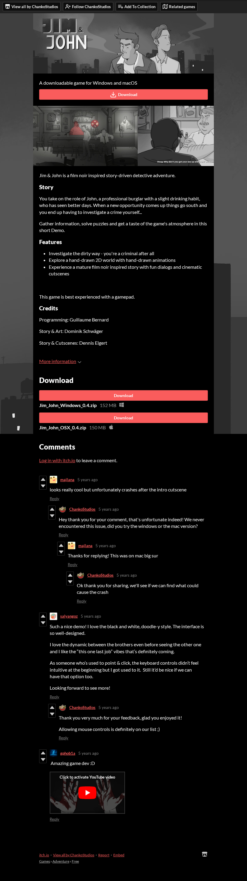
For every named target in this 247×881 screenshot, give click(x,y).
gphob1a (67, 753)
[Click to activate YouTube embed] (87, 793)
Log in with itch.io (57, 460)
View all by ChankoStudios (73, 855)
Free (75, 861)
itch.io (44, 855)
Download (127, 94)
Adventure (60, 861)
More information (57, 361)
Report (103, 855)
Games (44, 861)
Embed (118, 855)
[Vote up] (42, 479)
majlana (67, 479)
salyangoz (69, 616)
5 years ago (87, 479)
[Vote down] (42, 486)
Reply (54, 498)
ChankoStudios (82, 509)
